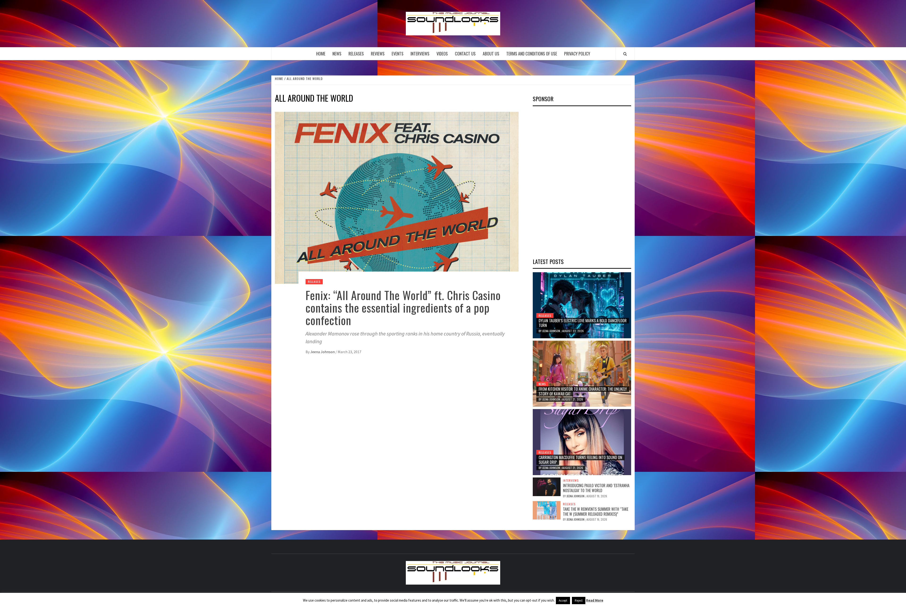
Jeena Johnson (323, 351)
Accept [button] (563, 601)
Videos (442, 53)
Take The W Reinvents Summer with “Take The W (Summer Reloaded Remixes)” (595, 511)
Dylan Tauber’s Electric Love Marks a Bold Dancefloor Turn (583, 323)
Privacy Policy (577, 53)
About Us (491, 53)
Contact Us (465, 53)
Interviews (420, 53)
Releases (356, 53)
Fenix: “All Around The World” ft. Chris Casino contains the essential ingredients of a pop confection (403, 307)
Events (397, 53)
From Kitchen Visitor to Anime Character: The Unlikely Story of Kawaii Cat (583, 391)
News (336, 53)
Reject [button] (579, 601)
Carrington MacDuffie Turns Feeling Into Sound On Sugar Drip (580, 460)
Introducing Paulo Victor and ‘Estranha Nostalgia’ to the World (596, 488)
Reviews (378, 53)
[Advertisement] (568, 180)
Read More (594, 600)
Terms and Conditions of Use (531, 53)
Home (320, 53)
